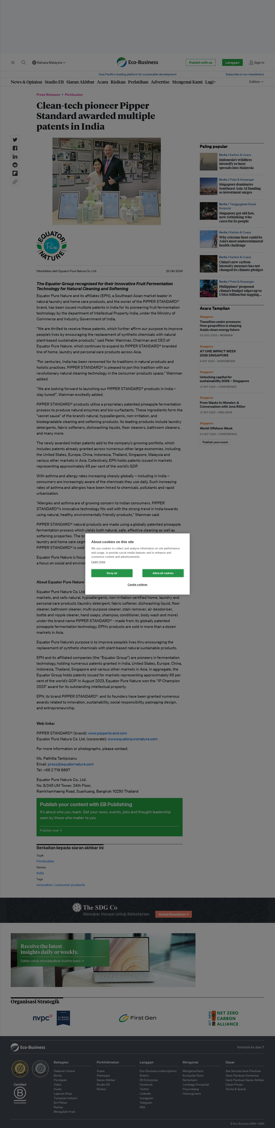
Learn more (98, 562)
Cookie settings (137, 584)
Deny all (112, 573)
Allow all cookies (163, 573)
